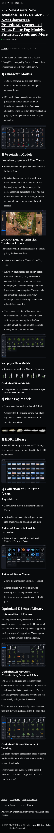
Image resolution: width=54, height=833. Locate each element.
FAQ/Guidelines (29, 799)
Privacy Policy (26, 805)
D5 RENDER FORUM (12, 3)
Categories (15, 799)
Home (4, 799)
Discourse (17, 811)
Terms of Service (9, 805)
